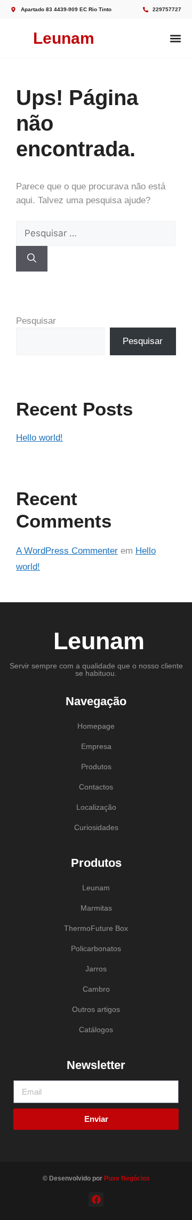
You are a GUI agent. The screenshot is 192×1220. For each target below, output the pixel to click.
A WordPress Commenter (67, 551)
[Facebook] (96, 1199)
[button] (175, 38)
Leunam (63, 38)
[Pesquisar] (31, 259)
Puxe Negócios (127, 1178)
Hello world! (39, 438)
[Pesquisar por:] (95, 233)
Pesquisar (36, 321)
